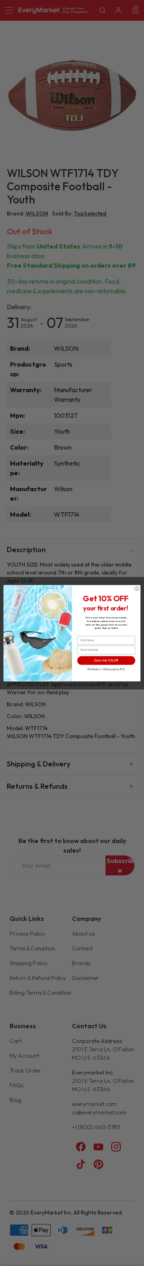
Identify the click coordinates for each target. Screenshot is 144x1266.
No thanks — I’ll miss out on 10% (106, 669)
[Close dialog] (137, 588)
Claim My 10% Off (106, 660)
